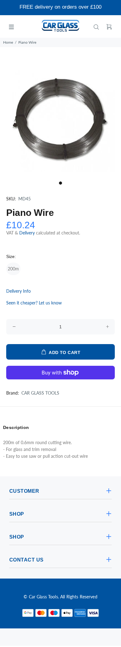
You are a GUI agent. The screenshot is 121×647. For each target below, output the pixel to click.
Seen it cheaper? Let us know (34, 302)
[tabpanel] (60, 117)
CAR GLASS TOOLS (40, 393)
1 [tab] (60, 183)
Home (8, 42)
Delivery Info (18, 291)
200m (13, 268)
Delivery (27, 232)
